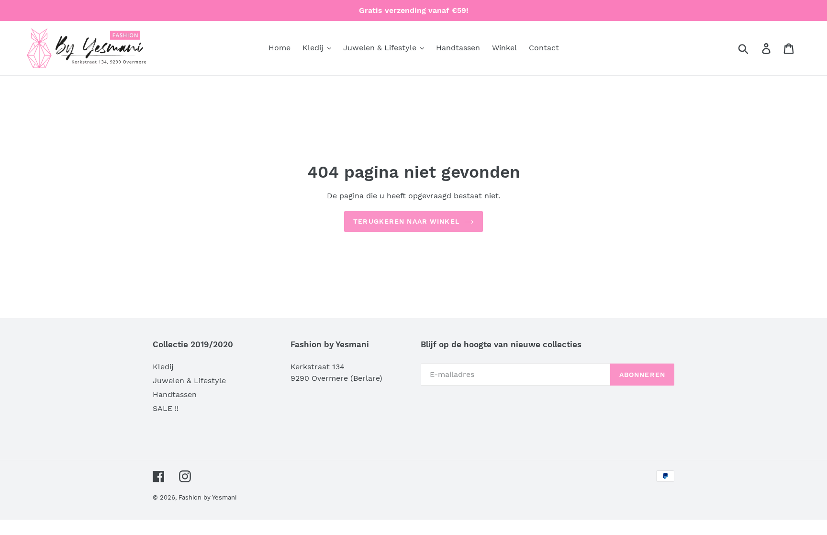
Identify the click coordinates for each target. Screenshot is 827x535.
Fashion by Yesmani (207, 497)
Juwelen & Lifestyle (189, 380)
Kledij (163, 366)
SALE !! (166, 408)
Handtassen (175, 394)
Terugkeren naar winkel (406, 221)
